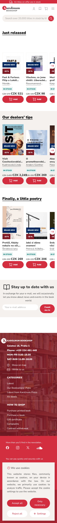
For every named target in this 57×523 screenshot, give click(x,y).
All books (12, 396)
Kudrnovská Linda (11, 165)
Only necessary (39, 503)
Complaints (13, 424)
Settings (41, 513)
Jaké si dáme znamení (33, 244)
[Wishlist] (40, 9)
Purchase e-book (16, 415)
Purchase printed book (19, 410)
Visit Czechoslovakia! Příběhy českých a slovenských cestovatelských (12, 160)
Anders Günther (34, 165)
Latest (10, 383)
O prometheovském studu (36, 160)
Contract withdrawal (17, 428)
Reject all (17, 513)
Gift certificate (14, 419)
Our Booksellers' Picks (19, 388)
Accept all (17, 503)
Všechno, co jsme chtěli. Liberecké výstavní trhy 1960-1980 (36, 79)
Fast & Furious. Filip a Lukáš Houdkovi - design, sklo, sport (13, 79)
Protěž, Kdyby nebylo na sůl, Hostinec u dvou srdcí (11, 244)
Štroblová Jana (10, 248)
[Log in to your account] (34, 9)
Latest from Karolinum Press (22, 392)
